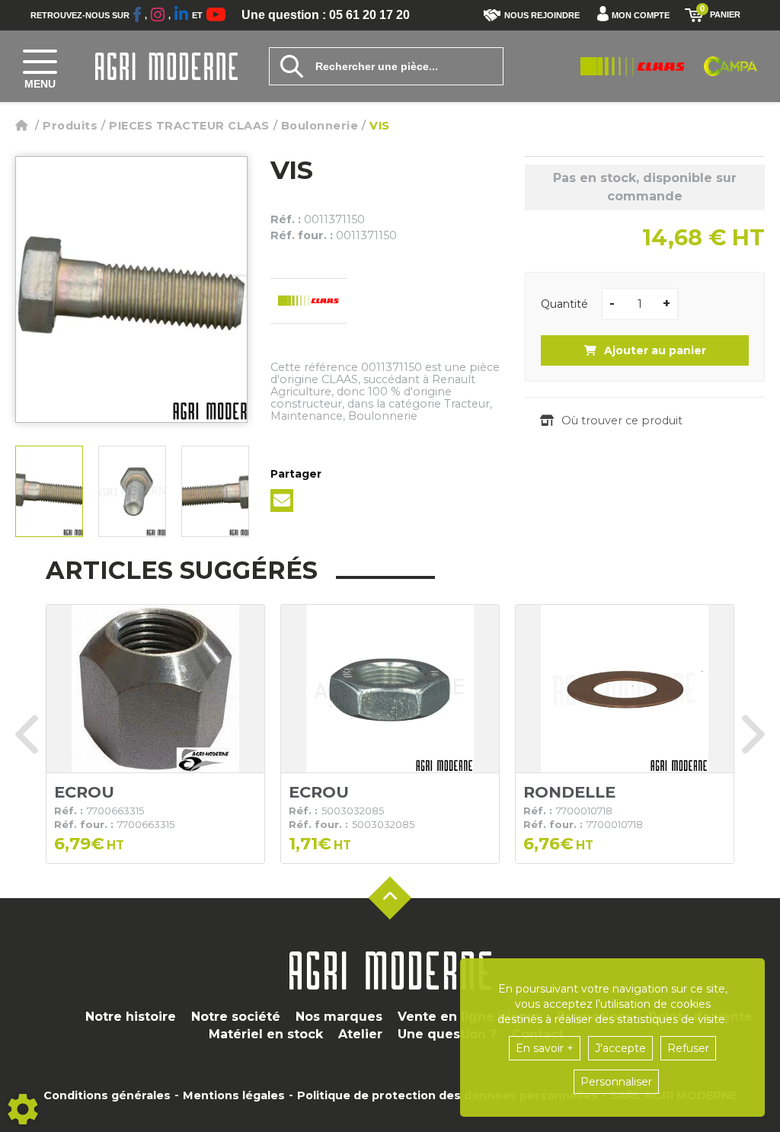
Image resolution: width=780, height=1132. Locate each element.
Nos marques (339, 1016)
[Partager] (281, 500)
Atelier (360, 1034)
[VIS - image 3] (215, 491)
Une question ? (447, 1034)
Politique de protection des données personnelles (447, 1095)
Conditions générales (107, 1095)
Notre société (235, 1016)
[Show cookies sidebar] (23, 1109)
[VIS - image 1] (49, 491)
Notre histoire (130, 1016)
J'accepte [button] (620, 1048)
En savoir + (545, 1048)
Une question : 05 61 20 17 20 (325, 15)
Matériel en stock (266, 1034)
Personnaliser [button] (616, 1082)
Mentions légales (234, 1095)
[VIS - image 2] (132, 491)
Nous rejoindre (542, 15)
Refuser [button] (688, 1048)
